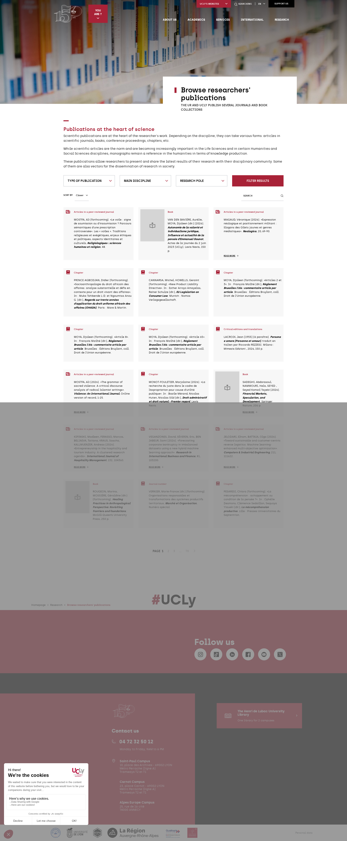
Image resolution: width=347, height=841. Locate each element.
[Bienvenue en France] (56, 835)
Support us (281, 3)
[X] (280, 654)
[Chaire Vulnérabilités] (192, 835)
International (252, 19)
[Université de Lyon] (77, 835)
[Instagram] (200, 654)
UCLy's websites (209, 4)
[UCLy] (68, 14)
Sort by (68, 195)
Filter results (258, 181)
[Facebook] (248, 654)
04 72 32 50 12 (136, 742)
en (259, 4)
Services (223, 19)
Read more (229, 256)
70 (187, 551)
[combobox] (89, 180)
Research (282, 19)
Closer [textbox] (80, 195)
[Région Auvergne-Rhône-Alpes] (133, 835)
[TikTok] (216, 654)
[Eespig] (98, 835)
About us (170, 19)
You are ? (98, 12)
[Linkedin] (232, 654)
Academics (196, 19)
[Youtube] (264, 654)
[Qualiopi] (173, 835)
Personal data (303, 832)
